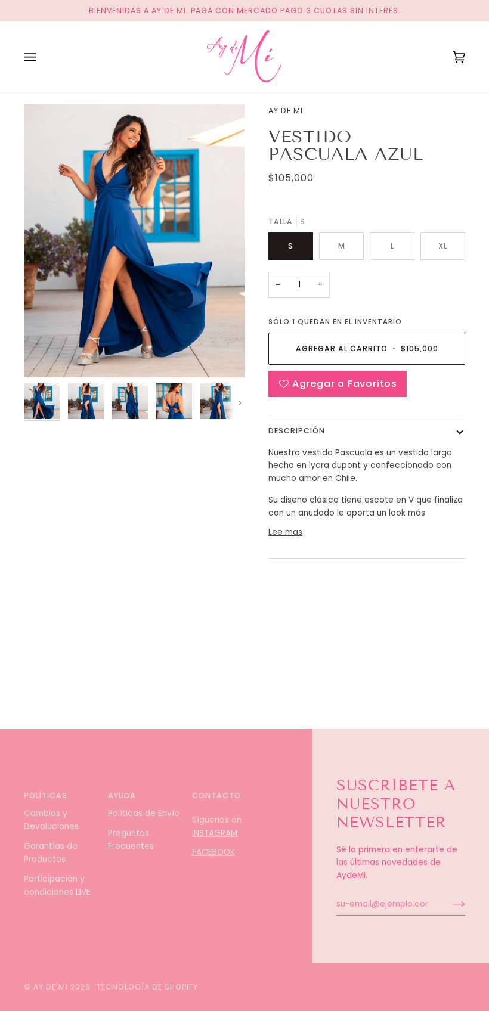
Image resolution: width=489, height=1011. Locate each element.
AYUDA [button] (122, 795)
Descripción (296, 431)
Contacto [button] (216, 795)
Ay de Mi (285, 111)
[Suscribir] (449, 904)
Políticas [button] (45, 795)
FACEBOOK (213, 852)
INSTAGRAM (214, 833)
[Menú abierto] (42, 56)
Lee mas (285, 532)
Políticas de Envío (143, 813)
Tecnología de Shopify (147, 987)
